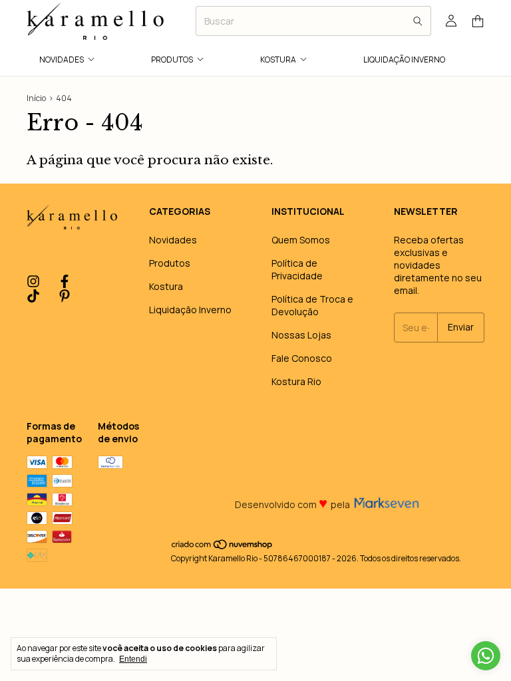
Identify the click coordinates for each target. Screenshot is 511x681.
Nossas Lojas (301, 335)
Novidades (61, 59)
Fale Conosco (301, 358)
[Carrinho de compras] (477, 22)
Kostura (278, 59)
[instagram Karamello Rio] (33, 282)
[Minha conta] (451, 21)
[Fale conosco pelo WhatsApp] (485, 655)
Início (36, 98)
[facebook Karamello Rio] (64, 282)
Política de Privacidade (297, 269)
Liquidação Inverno (404, 59)
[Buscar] (418, 21)
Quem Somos (300, 239)
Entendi (133, 659)
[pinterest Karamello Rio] (64, 296)
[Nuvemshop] (222, 547)
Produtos (172, 59)
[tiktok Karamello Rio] (33, 296)
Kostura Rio (296, 381)
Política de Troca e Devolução (312, 305)
